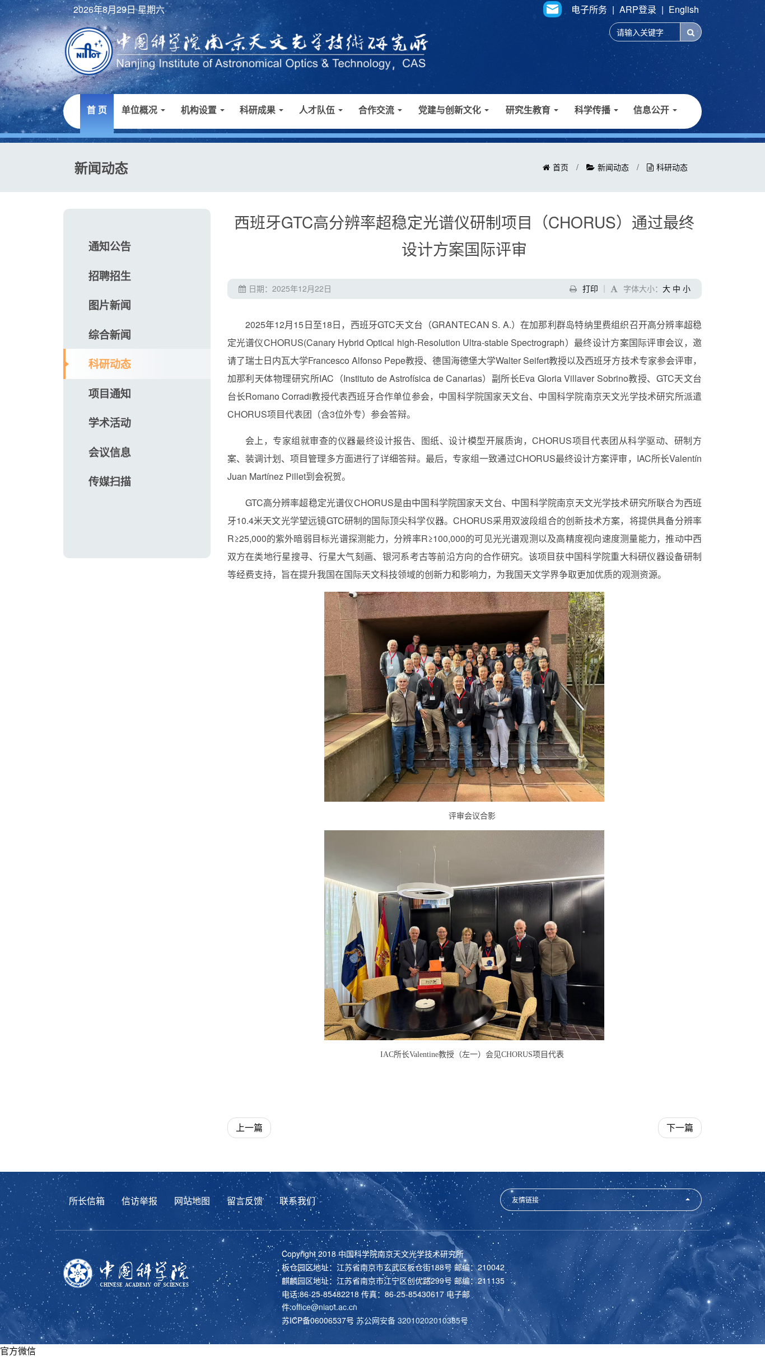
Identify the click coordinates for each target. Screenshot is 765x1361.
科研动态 (672, 166)
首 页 (97, 109)
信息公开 (652, 109)
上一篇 (249, 1127)
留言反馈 (245, 1200)
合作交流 (377, 109)
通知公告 (109, 246)
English (684, 9)
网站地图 (192, 1200)
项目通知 (109, 393)
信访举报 (139, 1200)
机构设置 (200, 109)
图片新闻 (109, 304)
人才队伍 (318, 109)
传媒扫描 (109, 481)
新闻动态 (613, 166)
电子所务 (589, 9)
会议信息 (109, 452)
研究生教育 (529, 109)
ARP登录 (637, 9)
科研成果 (259, 109)
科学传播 (594, 109)
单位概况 (141, 109)
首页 (560, 166)
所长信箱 (87, 1200)
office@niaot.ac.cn (324, 1306)
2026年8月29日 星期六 (119, 9)
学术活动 (109, 422)
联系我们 (297, 1200)
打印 (590, 288)
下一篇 (679, 1127)
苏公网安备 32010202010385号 (412, 1320)
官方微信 (18, 1350)
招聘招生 (109, 275)
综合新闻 (109, 334)
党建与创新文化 (450, 109)
